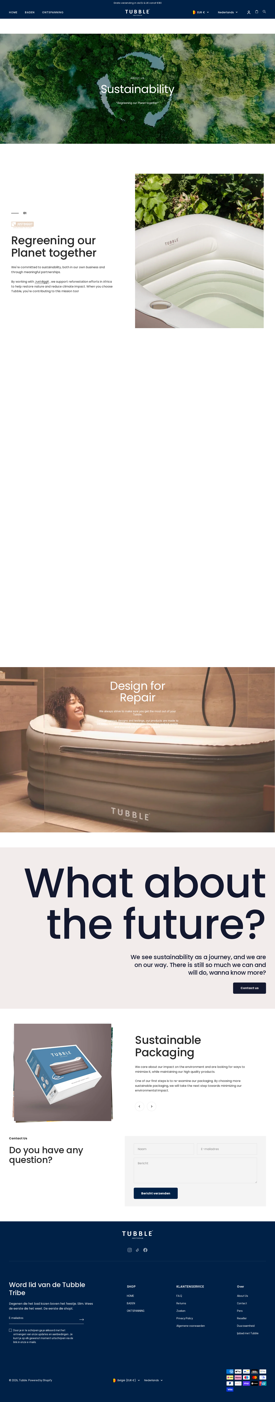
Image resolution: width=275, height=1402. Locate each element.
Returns (181, 1303)
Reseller (242, 1318)
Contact (242, 1303)
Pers (240, 1310)
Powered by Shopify (40, 1380)
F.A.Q (179, 1295)
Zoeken (180, 1310)
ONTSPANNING (53, 12)
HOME (13, 12)
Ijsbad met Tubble (248, 1333)
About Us (242, 1295)
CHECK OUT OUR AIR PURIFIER (32, 598)
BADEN (30, 12)
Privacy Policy (184, 1318)
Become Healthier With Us (30, 449)
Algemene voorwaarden (190, 1325)
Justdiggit (42, 281)
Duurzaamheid (246, 1325)
